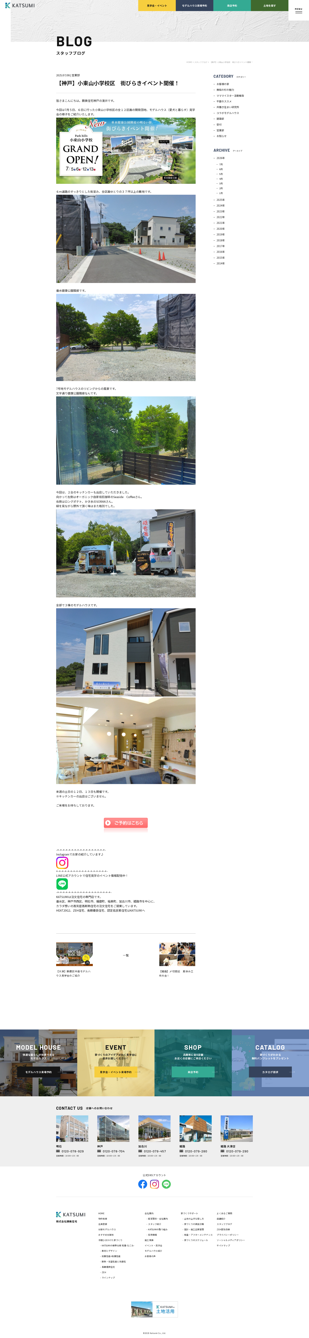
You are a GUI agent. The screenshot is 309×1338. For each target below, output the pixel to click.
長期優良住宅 (108, 1266)
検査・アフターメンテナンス (198, 1234)
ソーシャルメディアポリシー (231, 1240)
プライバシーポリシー (228, 1234)
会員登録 (102, 1223)
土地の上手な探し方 (194, 1218)
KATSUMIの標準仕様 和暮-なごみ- (118, 1245)
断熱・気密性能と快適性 (114, 1261)
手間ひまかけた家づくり (110, 1240)
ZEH (104, 1272)
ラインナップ (108, 1277)
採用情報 (152, 1234)
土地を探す (269, 5)
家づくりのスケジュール (196, 1240)
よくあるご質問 (224, 1213)
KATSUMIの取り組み (158, 1229)
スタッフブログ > (201, 62)
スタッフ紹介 (154, 1223)
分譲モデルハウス (107, 1229)
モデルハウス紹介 (153, 1250)
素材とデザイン (109, 1250)
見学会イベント (157, 5)
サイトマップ (223, 1245)
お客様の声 (150, 1256)
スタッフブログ (224, 1223)
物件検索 (102, 1218)
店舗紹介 (221, 1218)
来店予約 (232, 5)
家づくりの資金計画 (194, 1223)
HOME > (190, 62)
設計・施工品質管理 (194, 1229)
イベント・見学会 (153, 1245)
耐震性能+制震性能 (111, 1256)
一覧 (126, 955)
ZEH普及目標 (223, 1229)
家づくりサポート (189, 1213)
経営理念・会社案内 (158, 1218)
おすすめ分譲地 (106, 1234)
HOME (101, 1213)
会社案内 (149, 1213)
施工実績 (149, 1240)
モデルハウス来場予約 (194, 5)
